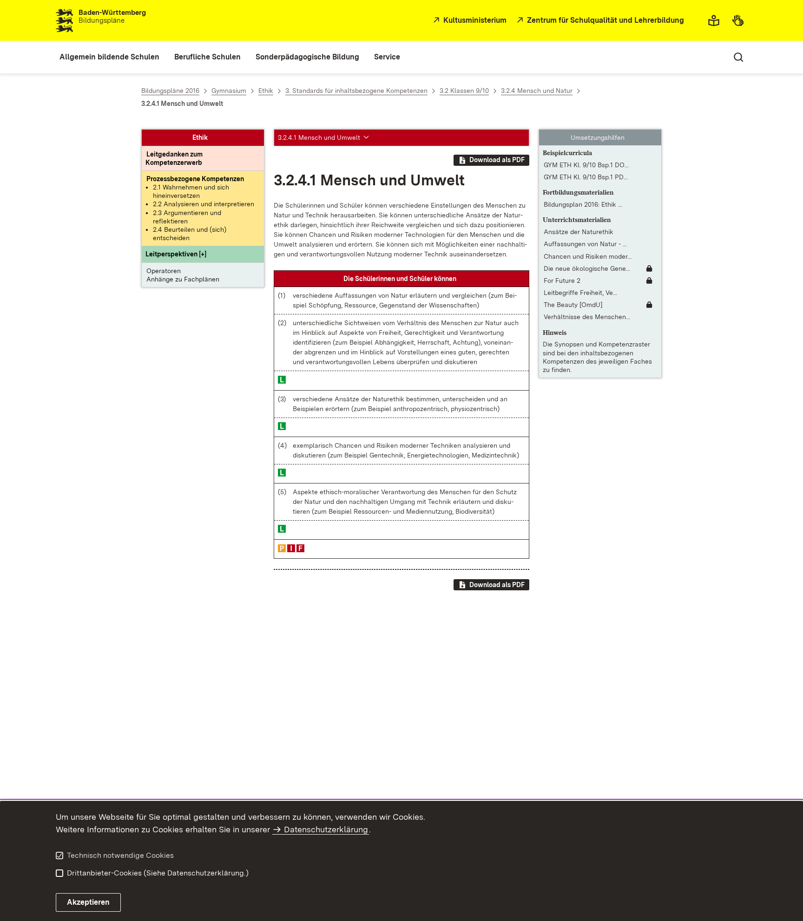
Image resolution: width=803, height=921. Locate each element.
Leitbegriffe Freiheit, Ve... (580, 292)
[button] (175, 254)
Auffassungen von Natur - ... (585, 244)
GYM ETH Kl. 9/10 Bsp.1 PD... (586, 177)
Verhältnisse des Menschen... (587, 317)
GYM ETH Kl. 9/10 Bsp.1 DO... (586, 165)
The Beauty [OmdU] (573, 305)
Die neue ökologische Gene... (587, 268)
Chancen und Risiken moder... (588, 256)
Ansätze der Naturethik (578, 232)
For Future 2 (562, 280)
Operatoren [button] (163, 270)
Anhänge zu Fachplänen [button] (182, 279)
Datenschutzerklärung (326, 829)
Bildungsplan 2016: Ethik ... (583, 205)
